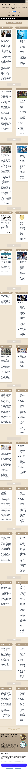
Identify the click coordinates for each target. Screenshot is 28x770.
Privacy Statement (18, 768)
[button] (26, 753)
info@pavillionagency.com (14, 15)
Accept (14, 765)
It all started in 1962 (14, 23)
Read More (9, 232)
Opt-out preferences (9, 768)
